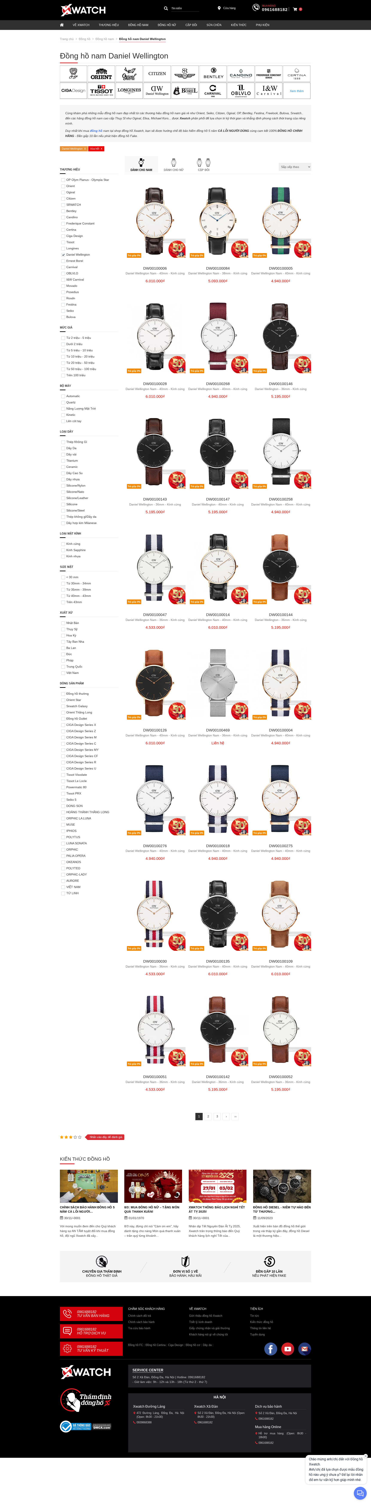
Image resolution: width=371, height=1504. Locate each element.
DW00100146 (281, 384)
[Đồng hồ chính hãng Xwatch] (83, 10)
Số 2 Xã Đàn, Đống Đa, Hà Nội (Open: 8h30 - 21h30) (221, 1414)
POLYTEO (73, 868)
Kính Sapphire (76, 550)
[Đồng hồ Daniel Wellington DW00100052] (280, 1029)
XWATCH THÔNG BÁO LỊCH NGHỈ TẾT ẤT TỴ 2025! (217, 1209)
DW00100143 (155, 499)
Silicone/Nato (75, 491)
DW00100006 (155, 268)
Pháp (69, 660)
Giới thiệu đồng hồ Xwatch (205, 1315)
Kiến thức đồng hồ (261, 1322)
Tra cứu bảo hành (139, 1328)
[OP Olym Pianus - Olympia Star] (73, 74)
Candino (72, 217)
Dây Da (71, 448)
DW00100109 (281, 961)
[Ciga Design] (73, 91)
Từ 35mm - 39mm (78, 589)
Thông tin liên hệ (260, 1328)
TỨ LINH (72, 893)
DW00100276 (155, 846)
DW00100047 (155, 615)
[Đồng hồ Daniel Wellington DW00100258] (280, 452)
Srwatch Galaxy (77, 706)
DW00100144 (281, 615)
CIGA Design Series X (81, 725)
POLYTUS (73, 837)
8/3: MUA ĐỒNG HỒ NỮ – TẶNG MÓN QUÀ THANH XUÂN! (151, 1209)
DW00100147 (218, 499)
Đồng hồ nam (138, 25)
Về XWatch (81, 25)
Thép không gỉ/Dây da (81, 516)
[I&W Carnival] (269, 91)
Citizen (71, 198)
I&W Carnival (75, 279)
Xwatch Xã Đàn (206, 1406)
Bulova (71, 317)
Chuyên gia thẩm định (102, 1271)
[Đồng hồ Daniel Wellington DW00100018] (218, 798)
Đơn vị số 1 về (185, 1271)
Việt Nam (72, 672)
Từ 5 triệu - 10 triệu (79, 350)
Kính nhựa (73, 556)
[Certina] (296, 74)
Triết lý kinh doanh (200, 1322)
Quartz (71, 402)
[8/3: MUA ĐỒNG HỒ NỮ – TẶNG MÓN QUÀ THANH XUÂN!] (153, 1186)
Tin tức (254, 1315)
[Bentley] (213, 74)
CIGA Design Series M (81, 737)
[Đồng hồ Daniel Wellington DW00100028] (155, 336)
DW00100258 (281, 499)
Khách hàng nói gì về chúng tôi (208, 1334)
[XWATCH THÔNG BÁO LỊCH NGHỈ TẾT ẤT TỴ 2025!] (218, 1186)
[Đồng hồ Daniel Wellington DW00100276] (155, 798)
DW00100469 (218, 730)
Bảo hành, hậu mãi (185, 1275)
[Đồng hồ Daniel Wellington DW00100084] (218, 221)
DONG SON (74, 806)
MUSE (70, 824)
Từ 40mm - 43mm (78, 596)
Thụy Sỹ (72, 629)
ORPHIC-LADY (76, 874)
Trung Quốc (74, 666)
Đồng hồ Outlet (76, 718)
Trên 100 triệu (75, 375)
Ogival (70, 192)
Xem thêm (297, 91)
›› (235, 1116)
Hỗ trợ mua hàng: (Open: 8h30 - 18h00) (282, 1435)
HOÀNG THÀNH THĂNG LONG (87, 812)
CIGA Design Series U (81, 768)
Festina (71, 304)
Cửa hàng (229, 8)
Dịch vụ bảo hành (268, 1406)
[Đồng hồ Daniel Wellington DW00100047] (155, 567)
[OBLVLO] (241, 91)
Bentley (71, 211)
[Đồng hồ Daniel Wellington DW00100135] (218, 914)
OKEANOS (73, 862)
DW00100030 (155, 961)
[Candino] (241, 74)
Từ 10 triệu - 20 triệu (80, 356)
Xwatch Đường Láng (149, 1406)
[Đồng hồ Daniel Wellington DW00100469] (218, 683)
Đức (69, 654)
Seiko (70, 310)
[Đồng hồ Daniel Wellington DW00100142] (218, 1029)
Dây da (207, 1345)
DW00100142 (218, 1077)
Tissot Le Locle (76, 781)
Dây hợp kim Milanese (81, 523)
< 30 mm (72, 577)
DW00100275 (281, 846)
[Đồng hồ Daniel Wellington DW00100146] (280, 336)
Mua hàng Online (268, 1427)
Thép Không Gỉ (76, 442)
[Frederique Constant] (269, 74)
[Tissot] (101, 91)
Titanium (72, 460)
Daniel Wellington (72, 148)
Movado (71, 285)
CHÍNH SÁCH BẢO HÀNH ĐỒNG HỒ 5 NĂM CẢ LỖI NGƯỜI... (87, 1209)
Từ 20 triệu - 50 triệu (80, 362)
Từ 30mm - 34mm (78, 583)
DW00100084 (218, 268)
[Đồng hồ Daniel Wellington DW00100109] (280, 914)
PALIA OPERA (75, 855)
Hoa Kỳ (71, 635)
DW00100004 (281, 730)
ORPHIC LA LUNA (78, 818)
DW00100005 (281, 268)
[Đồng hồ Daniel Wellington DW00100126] (155, 683)
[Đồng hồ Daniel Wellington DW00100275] (280, 798)
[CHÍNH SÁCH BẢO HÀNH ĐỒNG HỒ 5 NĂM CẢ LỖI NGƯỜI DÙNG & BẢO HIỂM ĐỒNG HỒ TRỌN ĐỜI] (89, 1186)
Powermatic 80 (76, 787)
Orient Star (73, 700)
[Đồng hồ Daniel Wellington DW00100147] (218, 452)
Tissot (70, 242)
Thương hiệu (109, 25)
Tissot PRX (73, 793)
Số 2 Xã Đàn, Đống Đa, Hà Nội (277, 1413)
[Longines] (129, 91)
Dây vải (71, 454)
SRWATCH (73, 204)
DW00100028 (155, 384)
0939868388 (144, 1422)
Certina (71, 229)
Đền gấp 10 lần (269, 1271)
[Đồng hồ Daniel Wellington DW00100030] (155, 914)
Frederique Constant (80, 223)
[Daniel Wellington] (157, 91)
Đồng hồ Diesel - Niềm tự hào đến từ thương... (282, 1209)
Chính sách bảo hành (141, 1322)
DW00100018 (218, 846)
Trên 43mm (74, 602)
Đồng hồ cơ (193, 1345)
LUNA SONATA (76, 843)
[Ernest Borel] (185, 91)
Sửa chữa (214, 25)
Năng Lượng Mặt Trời (81, 408)
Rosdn (70, 298)
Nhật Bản (72, 623)
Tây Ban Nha (75, 641)
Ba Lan (71, 648)
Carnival (72, 267)
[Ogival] (129, 74)
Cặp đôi (191, 25)
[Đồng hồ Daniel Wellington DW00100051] (155, 1029)
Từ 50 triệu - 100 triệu (81, 369)
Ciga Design (74, 236)
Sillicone (72, 504)
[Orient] (101, 74)
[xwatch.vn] (85, 1372)
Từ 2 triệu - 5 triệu (78, 338)
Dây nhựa (73, 479)
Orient (70, 186)
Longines (72, 248)
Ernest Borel (74, 261)
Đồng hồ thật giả (101, 1275)
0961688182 (275, 10)
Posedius (72, 292)
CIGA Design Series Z (81, 731)
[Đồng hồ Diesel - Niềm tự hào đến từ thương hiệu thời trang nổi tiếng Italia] (282, 1186)
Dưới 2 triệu (74, 344)
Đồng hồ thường (77, 693)
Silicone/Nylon (75, 485)
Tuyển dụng (257, 1334)
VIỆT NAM (73, 887)
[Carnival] (213, 91)
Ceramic (72, 467)
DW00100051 (155, 1077)
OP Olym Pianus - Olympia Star (87, 179)
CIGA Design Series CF (82, 756)
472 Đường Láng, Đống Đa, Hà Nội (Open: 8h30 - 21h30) (160, 1414)
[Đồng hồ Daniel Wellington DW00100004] (280, 683)
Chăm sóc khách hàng (146, 1308)
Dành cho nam (141, 170)
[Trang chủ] (62, 25)
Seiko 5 (71, 799)
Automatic (73, 396)
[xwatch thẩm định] (85, 1400)
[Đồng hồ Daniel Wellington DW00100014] (218, 567)
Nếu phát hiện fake (269, 1275)
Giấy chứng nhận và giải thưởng (209, 1328)
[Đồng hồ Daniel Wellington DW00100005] (280, 221)
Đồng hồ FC (135, 1345)
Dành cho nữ (174, 170)
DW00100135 (218, 961)
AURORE (72, 880)
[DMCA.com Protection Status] (101, 1428)
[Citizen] (157, 74)
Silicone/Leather (77, 498)
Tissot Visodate (76, 774)
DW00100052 (281, 1077)
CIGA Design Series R (81, 762)
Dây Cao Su (74, 473)
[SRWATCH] (185, 74)
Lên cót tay (73, 421)
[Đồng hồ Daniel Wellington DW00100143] (155, 452)
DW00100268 (218, 384)
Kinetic (70, 414)
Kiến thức (238, 25)
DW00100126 (155, 730)
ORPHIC (72, 849)
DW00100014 (218, 615)
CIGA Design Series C (81, 743)
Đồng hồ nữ (167, 25)
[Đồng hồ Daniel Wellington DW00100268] (218, 336)
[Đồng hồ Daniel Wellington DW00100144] (280, 567)
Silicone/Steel (75, 510)
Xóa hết (94, 148)
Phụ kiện (262, 25)
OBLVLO (72, 273)
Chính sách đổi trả (139, 1315)
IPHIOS (71, 831)
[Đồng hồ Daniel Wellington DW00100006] (155, 221)
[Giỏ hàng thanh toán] (295, 9)
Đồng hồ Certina (156, 1345)
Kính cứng (73, 543)
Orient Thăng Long (79, 712)
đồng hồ (96, 130)
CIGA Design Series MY (82, 749)
